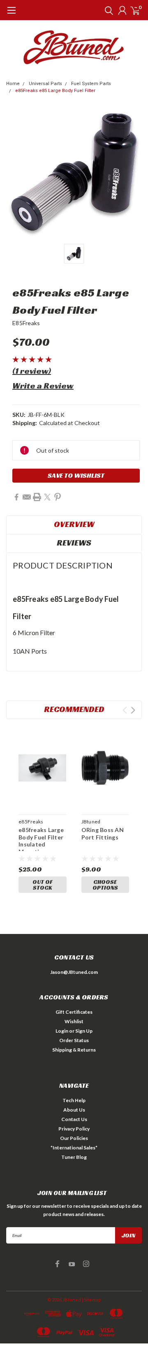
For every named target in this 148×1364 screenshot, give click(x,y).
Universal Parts (45, 83)
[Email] (27, 497)
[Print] (37, 497)
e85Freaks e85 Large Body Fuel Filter (55, 90)
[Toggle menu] (11, 14)
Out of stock (42, 884)
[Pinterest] (57, 497)
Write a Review (43, 385)
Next (133, 710)
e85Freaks (26, 322)
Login (62, 1031)
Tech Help (74, 1100)
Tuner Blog (74, 1157)
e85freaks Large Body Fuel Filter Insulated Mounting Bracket (41, 838)
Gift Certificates (74, 1012)
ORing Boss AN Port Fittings (102, 833)
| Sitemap (91, 1299)
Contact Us (74, 1119)
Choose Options (105, 884)
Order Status (74, 1040)
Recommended (74, 709)
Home (13, 83)
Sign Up (83, 1031)
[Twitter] (47, 497)
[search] (107, 10)
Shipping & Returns (74, 1050)
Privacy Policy (74, 1129)
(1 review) (31, 370)
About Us (74, 1110)
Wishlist (74, 1021)
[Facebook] (16, 497)
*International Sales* (74, 1147)
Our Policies (74, 1138)
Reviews (74, 542)
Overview (74, 524)
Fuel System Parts (91, 83)
